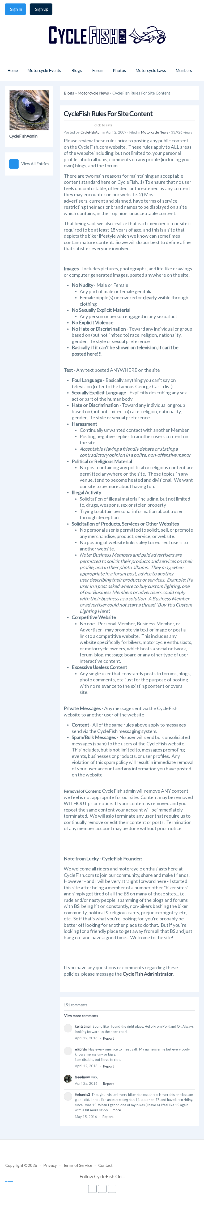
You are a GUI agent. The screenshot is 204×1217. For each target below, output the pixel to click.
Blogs (69, 93)
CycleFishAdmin (23, 136)
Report (108, 1038)
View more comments (81, 1016)
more (117, 1110)
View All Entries (35, 163)
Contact (105, 1165)
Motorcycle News (93, 93)
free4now (82, 1077)
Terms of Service (77, 1165)
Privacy (50, 1165)
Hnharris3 (82, 1094)
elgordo (81, 1049)
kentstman (83, 1026)
